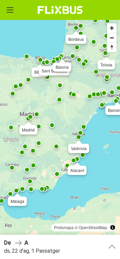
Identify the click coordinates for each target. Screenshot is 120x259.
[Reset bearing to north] (112, 47)
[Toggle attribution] (113, 227)
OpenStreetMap (93, 227)
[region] (60, 129)
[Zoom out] (112, 38)
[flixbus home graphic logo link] (60, 10)
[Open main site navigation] (10, 10)
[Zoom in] (112, 28)
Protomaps (64, 227)
